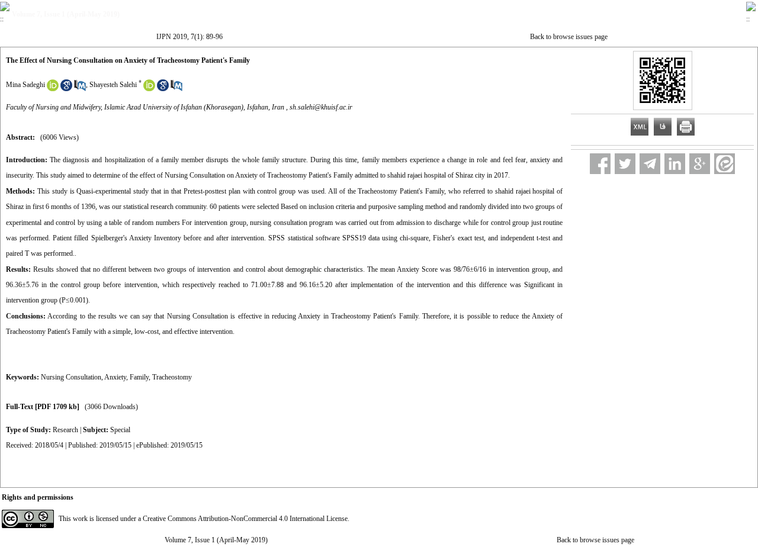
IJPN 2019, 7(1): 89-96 (189, 37)
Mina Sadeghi (25, 85)
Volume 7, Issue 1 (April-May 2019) (216, 540)
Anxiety (115, 377)
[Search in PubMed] (80, 89)
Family (139, 377)
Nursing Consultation (71, 377)
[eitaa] (724, 163)
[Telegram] (650, 163)
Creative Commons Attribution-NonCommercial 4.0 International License (245, 518)
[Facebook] (600, 163)
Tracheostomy (172, 377)
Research (65, 430)
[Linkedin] (674, 163)
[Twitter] (625, 163)
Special (120, 430)
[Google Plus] (699, 163)
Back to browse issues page (569, 37)
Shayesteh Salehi (113, 85)
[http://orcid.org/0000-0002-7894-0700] (53, 89)
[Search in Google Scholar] (66, 89)
